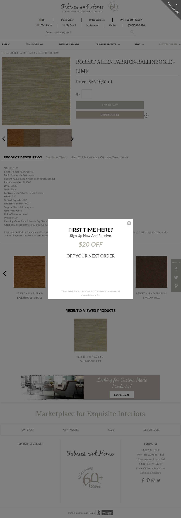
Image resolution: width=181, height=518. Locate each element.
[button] (129, 223)
